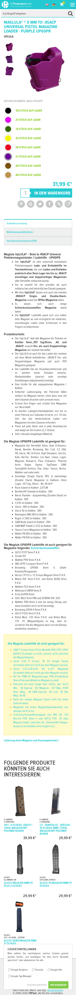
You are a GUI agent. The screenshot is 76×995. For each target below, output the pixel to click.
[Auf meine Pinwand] (21, 204)
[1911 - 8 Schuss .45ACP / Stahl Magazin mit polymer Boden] (20, 812)
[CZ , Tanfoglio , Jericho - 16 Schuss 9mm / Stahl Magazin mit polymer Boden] (56, 812)
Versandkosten (55, 990)
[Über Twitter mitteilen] (40, 204)
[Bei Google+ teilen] (30, 204)
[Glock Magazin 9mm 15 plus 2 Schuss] (20, 870)
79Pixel (32, 993)
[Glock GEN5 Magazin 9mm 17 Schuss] (20, 928)
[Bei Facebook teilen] (49, 204)
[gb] (47, 4)
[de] (53, 4)
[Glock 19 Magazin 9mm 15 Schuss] (56, 870)
